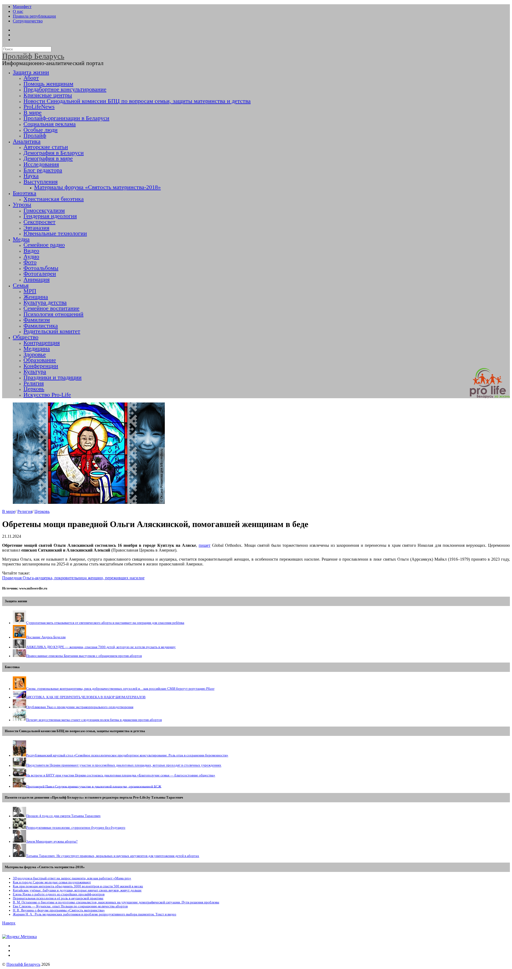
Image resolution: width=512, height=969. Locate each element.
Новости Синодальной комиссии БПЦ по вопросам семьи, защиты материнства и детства (137, 101)
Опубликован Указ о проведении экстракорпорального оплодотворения (79, 707)
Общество (25, 337)
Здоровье (34, 354)
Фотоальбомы (40, 268)
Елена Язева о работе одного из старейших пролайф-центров (59, 894)
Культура (34, 371)
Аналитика (27, 141)
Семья (21, 285)
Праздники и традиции (52, 377)
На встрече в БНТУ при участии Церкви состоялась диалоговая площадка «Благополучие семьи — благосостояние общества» (120, 775)
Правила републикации (34, 16)
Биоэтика (24, 193)
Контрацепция (41, 343)
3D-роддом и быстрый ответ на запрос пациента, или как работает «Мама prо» (72, 878)
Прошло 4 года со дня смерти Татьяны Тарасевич (63, 816)
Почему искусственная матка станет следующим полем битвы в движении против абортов (94, 720)
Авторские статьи (45, 147)
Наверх (8, 923)
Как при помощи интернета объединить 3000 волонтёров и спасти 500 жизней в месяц (78, 886)
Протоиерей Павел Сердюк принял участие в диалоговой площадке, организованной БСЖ (93, 786)
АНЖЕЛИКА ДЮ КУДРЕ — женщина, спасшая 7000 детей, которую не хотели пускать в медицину (101, 647)
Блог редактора (42, 170)
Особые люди (40, 130)
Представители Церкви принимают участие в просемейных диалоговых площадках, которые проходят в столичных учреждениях (123, 765)
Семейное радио (44, 245)
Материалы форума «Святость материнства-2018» (97, 187)
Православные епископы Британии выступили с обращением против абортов (84, 656)
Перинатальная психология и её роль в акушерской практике (58, 898)
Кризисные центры (47, 95)
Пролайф (34, 135)
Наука (31, 176)
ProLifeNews (39, 106)
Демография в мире (48, 158)
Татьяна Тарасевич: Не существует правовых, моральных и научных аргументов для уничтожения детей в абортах (112, 856)
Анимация (36, 279)
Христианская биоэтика (53, 199)
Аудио (31, 256)
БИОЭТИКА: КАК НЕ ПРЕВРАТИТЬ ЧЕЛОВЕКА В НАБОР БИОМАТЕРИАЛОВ (86, 697)
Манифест (22, 6)
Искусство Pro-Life (47, 395)
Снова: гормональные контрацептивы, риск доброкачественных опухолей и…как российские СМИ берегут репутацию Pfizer (120, 689)
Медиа (21, 239)
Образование (39, 360)
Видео (31, 251)
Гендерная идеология (50, 216)
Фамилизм (36, 320)
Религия (33, 383)
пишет (204, 545)
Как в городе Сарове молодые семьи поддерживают (52, 882)
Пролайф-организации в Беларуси (66, 118)
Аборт (31, 78)
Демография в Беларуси (53, 153)
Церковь (33, 389)
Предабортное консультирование (64, 89)
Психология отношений (53, 314)
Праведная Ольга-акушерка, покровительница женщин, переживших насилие (73, 578)
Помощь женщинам (48, 84)
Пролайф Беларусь (23, 964)
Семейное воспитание (51, 308)
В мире (32, 112)
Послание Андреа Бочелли (46, 637)
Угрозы (22, 204)
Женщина (35, 297)
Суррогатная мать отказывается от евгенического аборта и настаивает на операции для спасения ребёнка (105, 623)
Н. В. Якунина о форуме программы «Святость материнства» (59, 910)
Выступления (40, 181)
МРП (29, 291)
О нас (18, 11)
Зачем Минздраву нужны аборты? (52, 841)
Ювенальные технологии (55, 233)
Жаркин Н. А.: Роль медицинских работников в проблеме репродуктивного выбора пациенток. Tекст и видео (94, 914)
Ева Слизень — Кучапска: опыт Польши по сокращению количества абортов (70, 906)
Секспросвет (39, 222)
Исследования (41, 164)
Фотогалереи (39, 273)
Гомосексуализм (44, 210)
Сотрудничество (28, 21)
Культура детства (45, 302)
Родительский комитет (51, 331)
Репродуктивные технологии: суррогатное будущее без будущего (75, 828)
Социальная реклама (49, 124)
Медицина (36, 348)
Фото (30, 262)
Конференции (40, 366)
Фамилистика (40, 325)
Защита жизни (31, 72)
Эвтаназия (36, 228)
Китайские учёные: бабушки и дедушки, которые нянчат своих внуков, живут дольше (77, 890)
